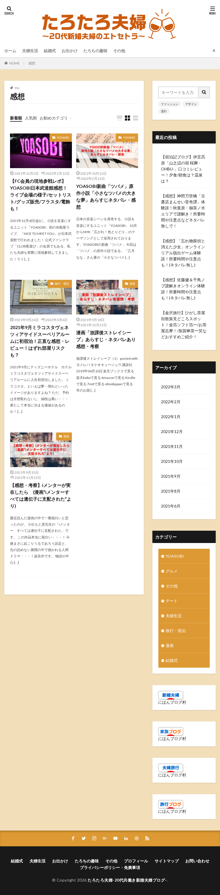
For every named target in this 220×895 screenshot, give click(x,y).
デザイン (191, 104)
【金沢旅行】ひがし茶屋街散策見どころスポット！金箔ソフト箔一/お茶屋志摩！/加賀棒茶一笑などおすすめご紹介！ (184, 324)
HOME (14, 63)
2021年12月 (172, 431)
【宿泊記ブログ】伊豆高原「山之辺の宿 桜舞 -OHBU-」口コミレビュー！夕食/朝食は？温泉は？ (183, 168)
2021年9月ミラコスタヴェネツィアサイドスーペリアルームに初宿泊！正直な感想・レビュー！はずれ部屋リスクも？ (40, 340)
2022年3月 (170, 386)
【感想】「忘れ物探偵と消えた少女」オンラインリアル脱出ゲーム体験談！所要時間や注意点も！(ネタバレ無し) (183, 252)
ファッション (169, 104)
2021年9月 (170, 476)
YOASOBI (63, 137)
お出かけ (70, 50)
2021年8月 (170, 491)
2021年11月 (172, 446)
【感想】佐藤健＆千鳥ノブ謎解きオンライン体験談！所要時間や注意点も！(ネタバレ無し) (183, 288)
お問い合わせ (197, 860)
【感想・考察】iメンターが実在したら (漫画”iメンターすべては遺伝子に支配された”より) (40, 495)
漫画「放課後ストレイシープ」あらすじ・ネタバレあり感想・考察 (106, 339)
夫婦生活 (30, 50)
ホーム (10, 50)
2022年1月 (170, 416)
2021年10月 (172, 461)
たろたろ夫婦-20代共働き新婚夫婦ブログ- (127, 880)
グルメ (172, 571)
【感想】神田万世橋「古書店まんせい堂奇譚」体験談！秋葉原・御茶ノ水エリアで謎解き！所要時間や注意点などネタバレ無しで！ (183, 210)
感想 (31, 63)
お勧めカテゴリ (54, 117)
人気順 (31, 117)
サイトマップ (167, 860)
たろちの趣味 (95, 50)
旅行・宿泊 (62, 283)
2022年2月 (170, 401)
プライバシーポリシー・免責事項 (110, 867)
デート (172, 600)
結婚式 (50, 50)
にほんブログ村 (172, 702)
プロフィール (136, 860)
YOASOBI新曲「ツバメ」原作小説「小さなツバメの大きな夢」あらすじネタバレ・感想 (106, 196)
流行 (164, 111)
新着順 (16, 117)
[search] (204, 92)
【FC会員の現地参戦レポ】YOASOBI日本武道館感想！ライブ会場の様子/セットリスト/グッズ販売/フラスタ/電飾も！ (40, 194)
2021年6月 (170, 505)
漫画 (132, 283)
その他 (119, 50)
